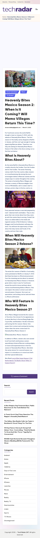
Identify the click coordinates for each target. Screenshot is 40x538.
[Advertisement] (20, 43)
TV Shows (10, 95)
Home (4, 17)
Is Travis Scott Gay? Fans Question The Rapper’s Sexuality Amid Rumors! (18, 415)
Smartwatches (9, 505)
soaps (6, 509)
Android (7, 455)
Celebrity (7, 467)
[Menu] (36, 9)
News (23, 92)
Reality (6, 497)
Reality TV (7, 501)
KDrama (7, 482)
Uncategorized (9, 520)
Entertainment (12, 92)
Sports (6, 513)
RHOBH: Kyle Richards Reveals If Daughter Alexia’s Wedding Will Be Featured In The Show (19, 441)
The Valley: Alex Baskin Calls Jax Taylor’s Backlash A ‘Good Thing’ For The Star (19, 422)
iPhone (6, 478)
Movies (6, 490)
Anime (6, 459)
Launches (7, 486)
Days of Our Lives (10, 471)
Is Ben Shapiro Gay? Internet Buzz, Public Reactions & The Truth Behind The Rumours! (19, 408)
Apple (6, 463)
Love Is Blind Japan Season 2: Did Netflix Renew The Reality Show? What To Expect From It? (18, 360)
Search (7, 385)
